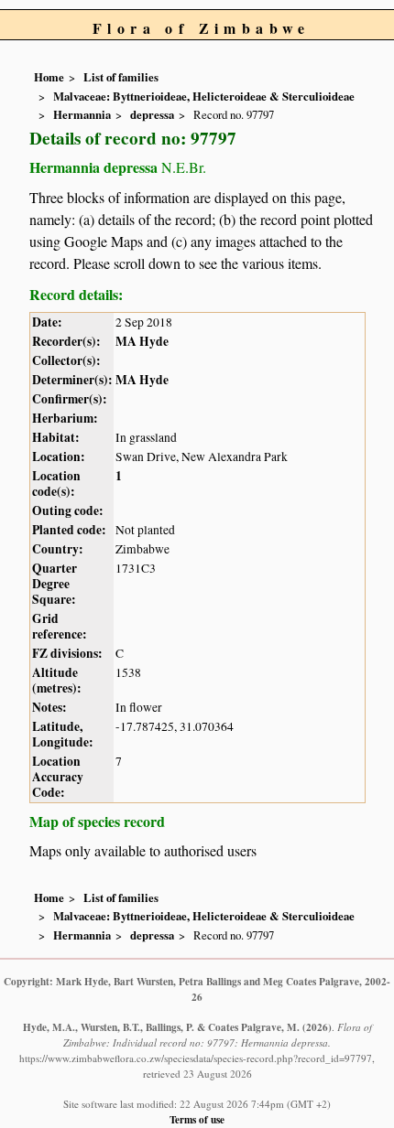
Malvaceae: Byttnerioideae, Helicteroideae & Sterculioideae (204, 96)
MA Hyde (142, 341)
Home (49, 77)
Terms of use (197, 1119)
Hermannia (82, 114)
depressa (152, 114)
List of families (121, 77)
